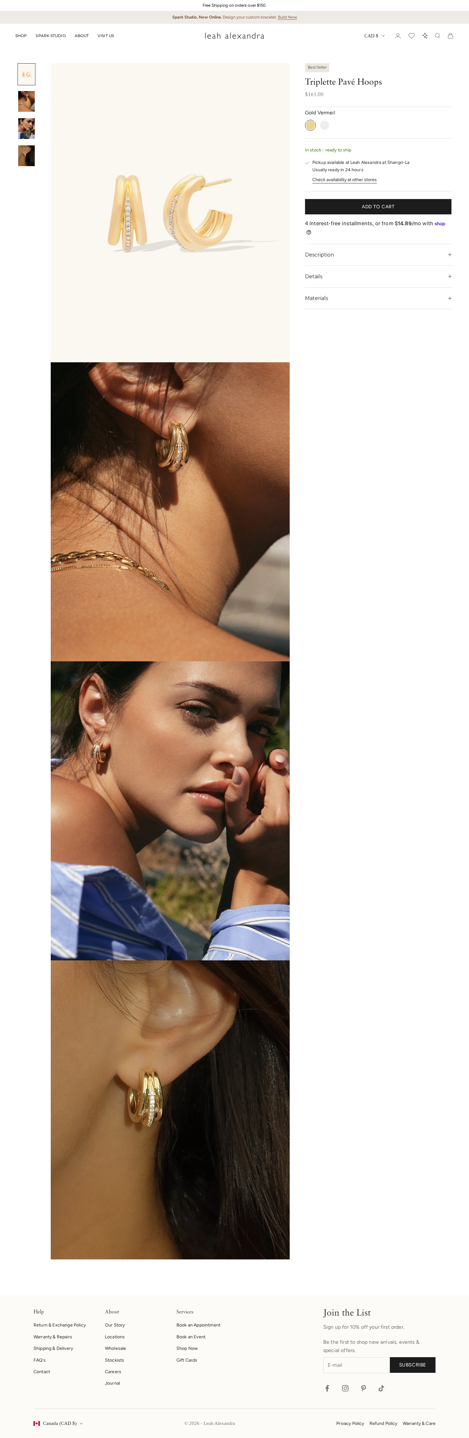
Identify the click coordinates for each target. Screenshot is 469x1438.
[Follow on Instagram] (345, 1388)
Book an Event (190, 1337)
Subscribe (412, 1365)
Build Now (287, 17)
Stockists (114, 1360)
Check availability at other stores (344, 179)
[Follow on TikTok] (381, 1388)
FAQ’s (40, 1360)
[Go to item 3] (26, 129)
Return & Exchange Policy (60, 1325)
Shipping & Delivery (53, 1348)
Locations (115, 1337)
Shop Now (187, 1348)
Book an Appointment (198, 1325)
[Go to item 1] (26, 74)
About (82, 35)
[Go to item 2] (26, 101)
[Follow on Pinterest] (364, 1388)
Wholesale (115, 1348)
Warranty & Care (419, 1423)
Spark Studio (50, 35)
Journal (112, 1383)
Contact (42, 1371)
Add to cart (378, 207)
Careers (113, 1371)
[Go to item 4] (26, 156)
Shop (21, 35)
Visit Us (106, 35)
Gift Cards (186, 1360)
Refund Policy (383, 1423)
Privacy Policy (350, 1423)
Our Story (115, 1325)
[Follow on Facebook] (327, 1388)
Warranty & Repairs (53, 1337)
